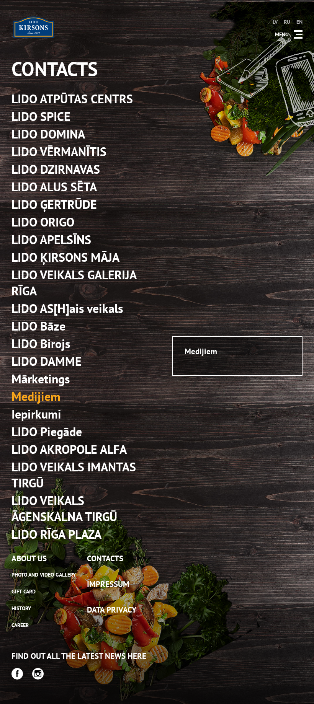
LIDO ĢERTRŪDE (54, 204)
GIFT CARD (23, 591)
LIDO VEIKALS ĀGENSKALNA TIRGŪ (64, 508)
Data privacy (111, 610)
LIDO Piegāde (46, 432)
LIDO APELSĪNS (51, 239)
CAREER (20, 625)
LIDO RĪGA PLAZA (56, 534)
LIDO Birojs (40, 344)
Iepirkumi (36, 414)
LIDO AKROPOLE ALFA (69, 449)
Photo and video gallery (43, 574)
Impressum (108, 584)
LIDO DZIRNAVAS (55, 169)
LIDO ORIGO (42, 222)
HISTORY (21, 608)
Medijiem (36, 396)
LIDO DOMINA (48, 134)
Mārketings (40, 379)
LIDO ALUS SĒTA (54, 187)
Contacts (105, 558)
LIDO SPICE (40, 116)
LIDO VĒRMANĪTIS (58, 151)
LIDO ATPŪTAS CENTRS (72, 99)
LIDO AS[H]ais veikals (67, 308)
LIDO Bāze (38, 326)
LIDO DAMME (46, 361)
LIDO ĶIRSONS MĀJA (65, 257)
